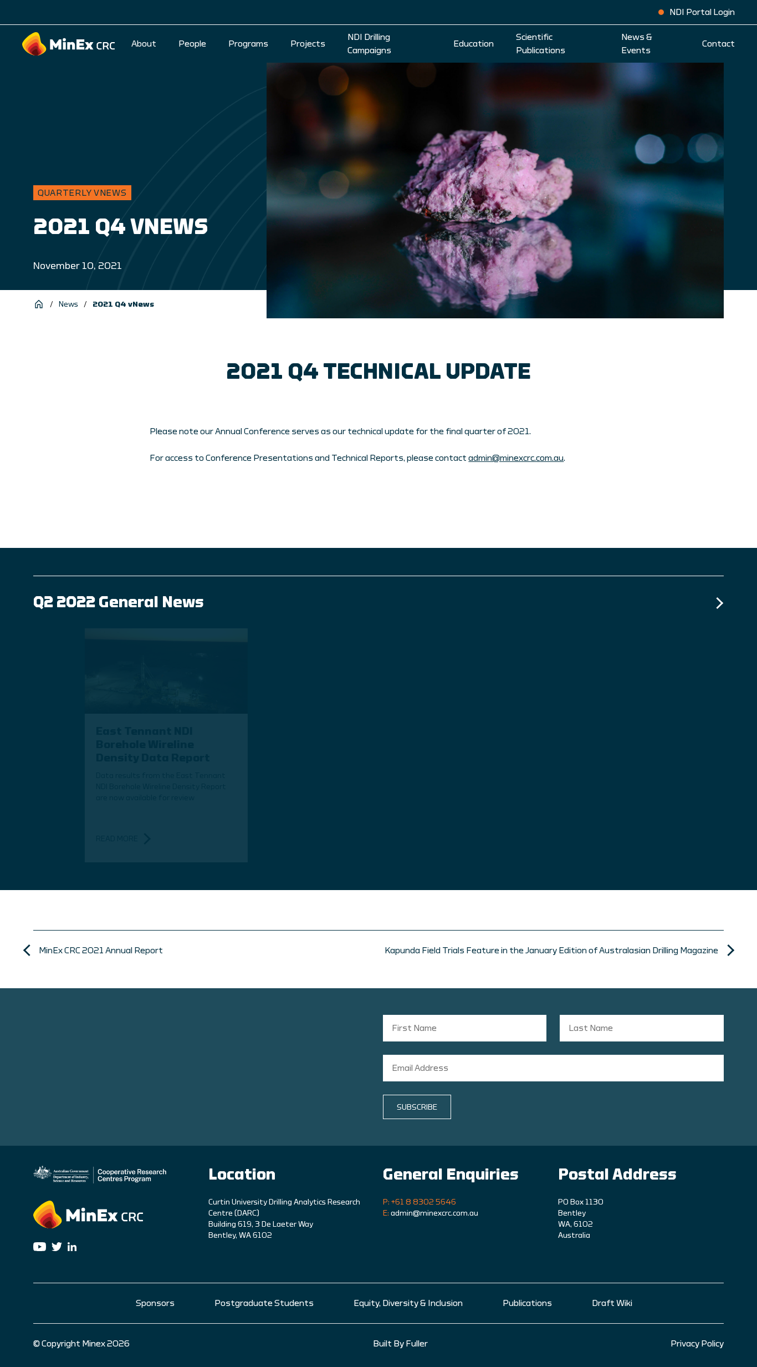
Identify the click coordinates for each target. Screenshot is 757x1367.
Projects (307, 43)
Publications (527, 1303)
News (68, 304)
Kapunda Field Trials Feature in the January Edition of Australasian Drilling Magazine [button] (551, 950)
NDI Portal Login (702, 12)
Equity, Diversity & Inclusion (408, 1303)
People (192, 43)
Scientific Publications (540, 44)
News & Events (636, 44)
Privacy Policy (697, 1343)
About (143, 43)
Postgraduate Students (264, 1303)
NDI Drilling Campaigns (369, 44)
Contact (718, 43)
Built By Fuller (400, 1343)
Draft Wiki (612, 1303)
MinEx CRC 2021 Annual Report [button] (101, 950)
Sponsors (155, 1303)
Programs (248, 43)
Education (473, 43)
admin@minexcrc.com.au (516, 458)
